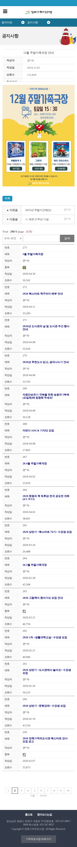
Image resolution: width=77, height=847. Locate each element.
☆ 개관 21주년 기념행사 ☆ (40, 219)
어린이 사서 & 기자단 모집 (38, 430)
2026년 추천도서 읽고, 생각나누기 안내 (46, 362)
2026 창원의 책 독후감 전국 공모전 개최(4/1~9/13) (46, 497)
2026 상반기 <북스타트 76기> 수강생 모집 (47, 531)
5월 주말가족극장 (33, 254)
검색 (67, 238)
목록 (7, 198)
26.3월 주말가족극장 (35, 564)
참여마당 (7, 22)
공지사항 (32, 22)
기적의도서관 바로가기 (38, 839)
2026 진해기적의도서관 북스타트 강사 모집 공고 (45, 740)
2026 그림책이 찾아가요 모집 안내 (43, 597)
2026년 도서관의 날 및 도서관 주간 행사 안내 (46, 328)
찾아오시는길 (44, 814)
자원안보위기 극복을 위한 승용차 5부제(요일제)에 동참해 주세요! (46, 396)
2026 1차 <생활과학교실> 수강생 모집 (45, 637)
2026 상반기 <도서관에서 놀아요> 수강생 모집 (47, 671)
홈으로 (28, 814)
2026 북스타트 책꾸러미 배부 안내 (43, 293)
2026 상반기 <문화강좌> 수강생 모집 (44, 705)
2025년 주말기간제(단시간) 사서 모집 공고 (40, 210)
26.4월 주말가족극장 (35, 463)
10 (68, 790)
